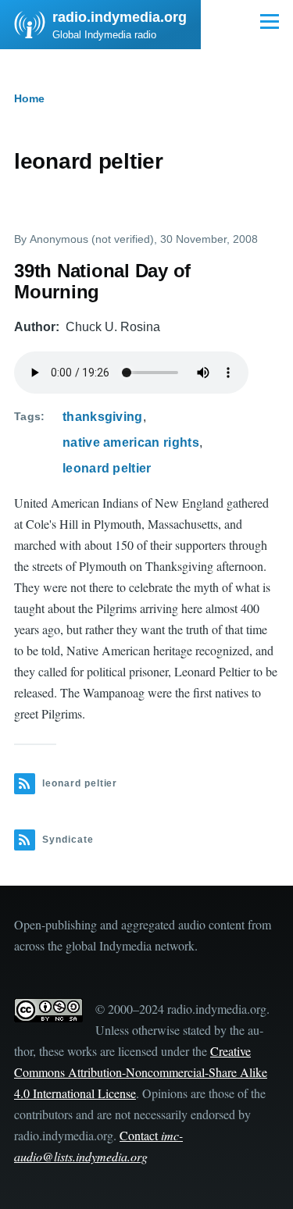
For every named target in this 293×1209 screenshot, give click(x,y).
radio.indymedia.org (119, 17)
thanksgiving (103, 416)
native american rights (131, 442)
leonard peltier (107, 468)
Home (29, 98)
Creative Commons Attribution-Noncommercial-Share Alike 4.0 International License (140, 1072)
